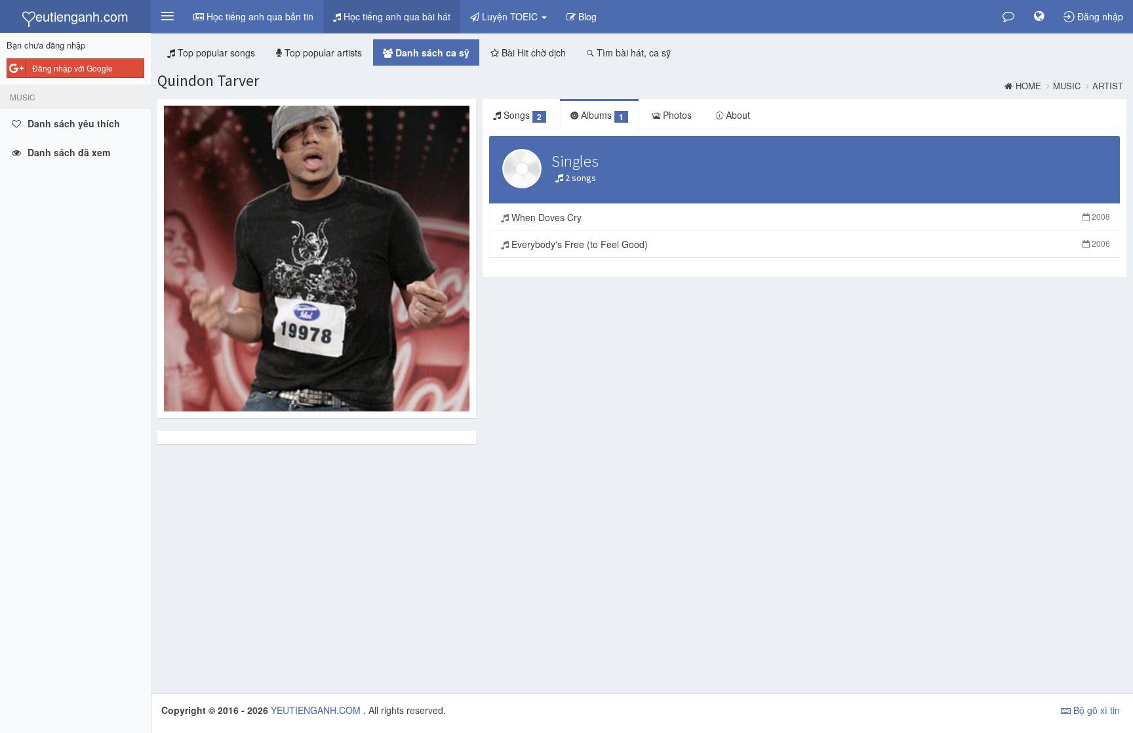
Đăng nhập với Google (72, 67)
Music (1067, 86)
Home (1028, 86)
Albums (601, 115)
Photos (676, 114)
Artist (1107, 86)
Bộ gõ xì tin (1095, 710)
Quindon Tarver (208, 80)
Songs (521, 115)
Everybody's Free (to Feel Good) (809, 244)
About (736, 114)
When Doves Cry (809, 217)
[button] (167, 16)
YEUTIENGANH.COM (317, 710)
